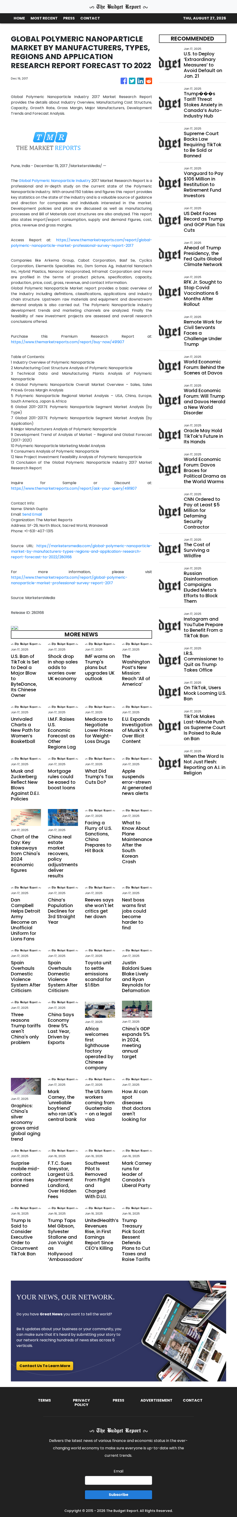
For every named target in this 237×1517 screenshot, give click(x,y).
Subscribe (118, 1494)
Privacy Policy (81, 1402)
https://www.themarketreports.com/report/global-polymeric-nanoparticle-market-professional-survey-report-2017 (81, 242)
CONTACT (90, 18)
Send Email (32, 514)
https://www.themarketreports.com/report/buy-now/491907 (67, 342)
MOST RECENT (44, 18)
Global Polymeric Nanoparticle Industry (54, 180)
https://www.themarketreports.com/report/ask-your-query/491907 (74, 488)
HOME (19, 18)
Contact (193, 1400)
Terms (44, 1400)
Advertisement (156, 1400)
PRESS (69, 18)
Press (118, 1400)
